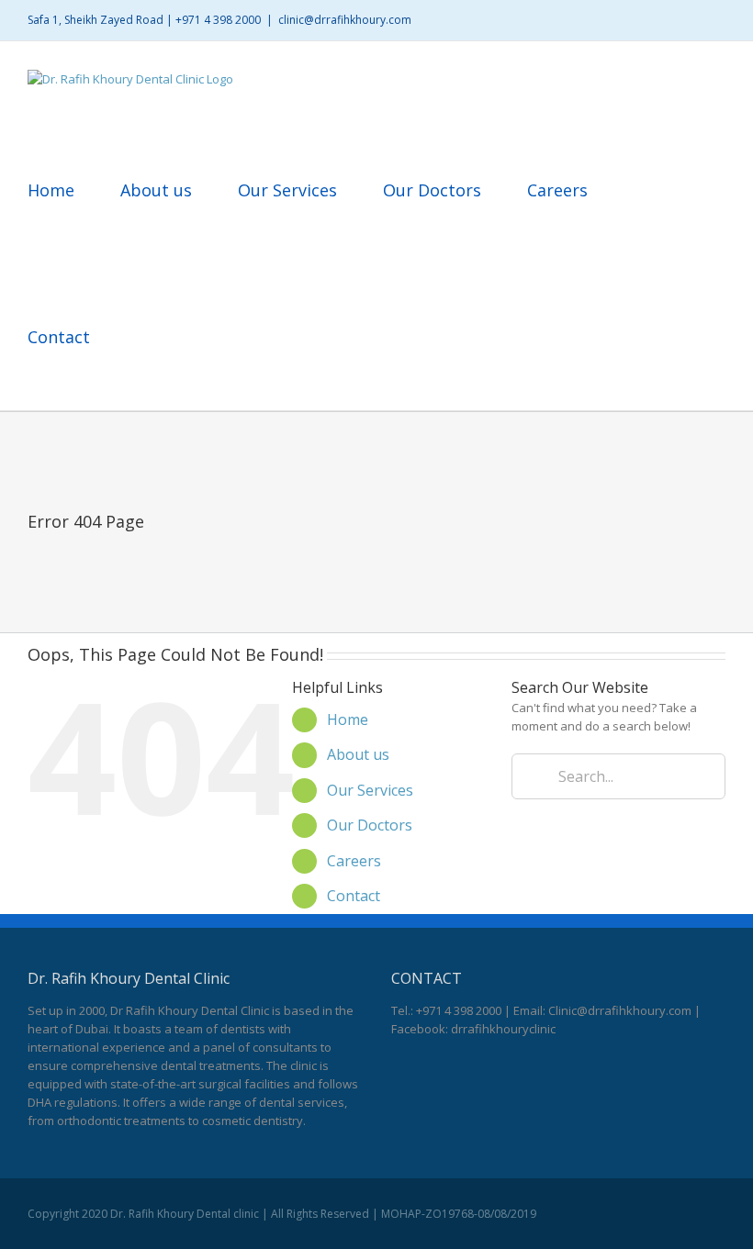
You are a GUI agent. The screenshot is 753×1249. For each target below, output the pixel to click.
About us (358, 754)
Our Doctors (369, 825)
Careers (354, 861)
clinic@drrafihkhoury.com (344, 20)
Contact (353, 896)
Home (347, 719)
